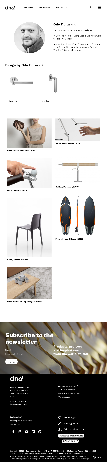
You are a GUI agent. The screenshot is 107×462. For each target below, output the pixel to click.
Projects (61, 7)
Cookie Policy (51, 456)
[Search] (90, 7)
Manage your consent (68, 456)
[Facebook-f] (13, 431)
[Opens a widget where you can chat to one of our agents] (97, 457)
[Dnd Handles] (10, 7)
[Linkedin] (33, 431)
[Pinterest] (40, 431)
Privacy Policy (38, 456)
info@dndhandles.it (18, 404)
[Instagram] (20, 431)
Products (44, 7)
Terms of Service (73, 458)
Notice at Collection (87, 456)
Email (8, 349)
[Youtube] (26, 431)
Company (28, 7)
